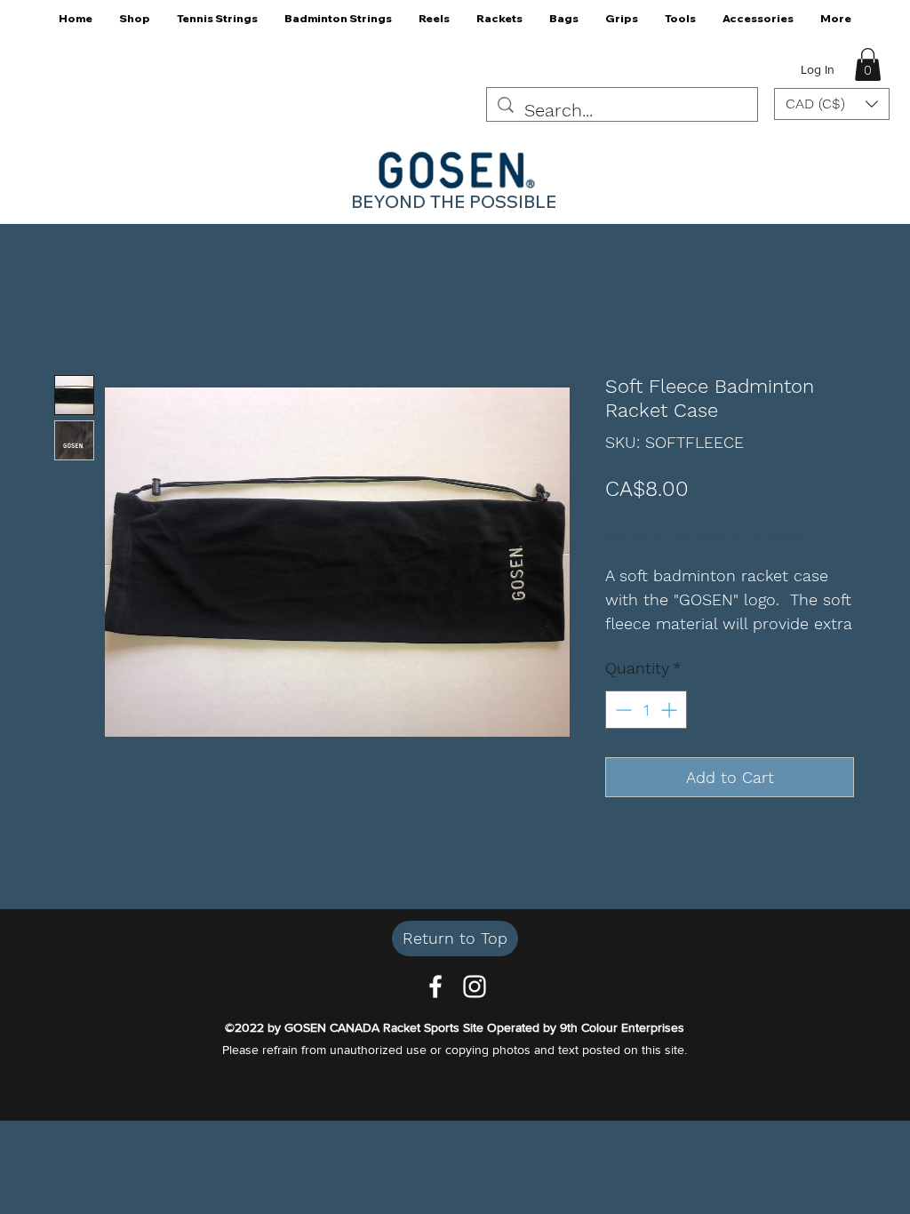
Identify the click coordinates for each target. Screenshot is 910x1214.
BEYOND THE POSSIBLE (453, 201)
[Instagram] (474, 986)
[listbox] (832, 104)
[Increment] (670, 709)
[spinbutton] (646, 709)
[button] (135, 24)
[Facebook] (435, 986)
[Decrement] (621, 709)
